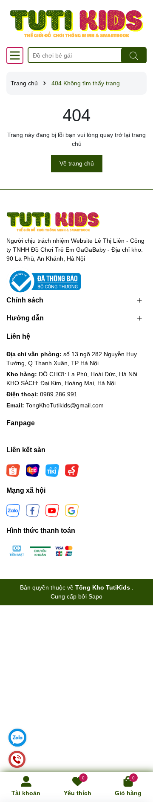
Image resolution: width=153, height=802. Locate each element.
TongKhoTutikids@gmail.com (65, 405)
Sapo (95, 596)
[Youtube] (52, 510)
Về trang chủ (77, 163)
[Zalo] (13, 510)
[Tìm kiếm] (134, 55)
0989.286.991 (58, 394)
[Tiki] (52, 470)
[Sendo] (72, 470)
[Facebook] (33, 510)
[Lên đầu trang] (136, 750)
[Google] (72, 510)
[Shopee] (13, 470)
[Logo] (76, 23)
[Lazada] (33, 470)
